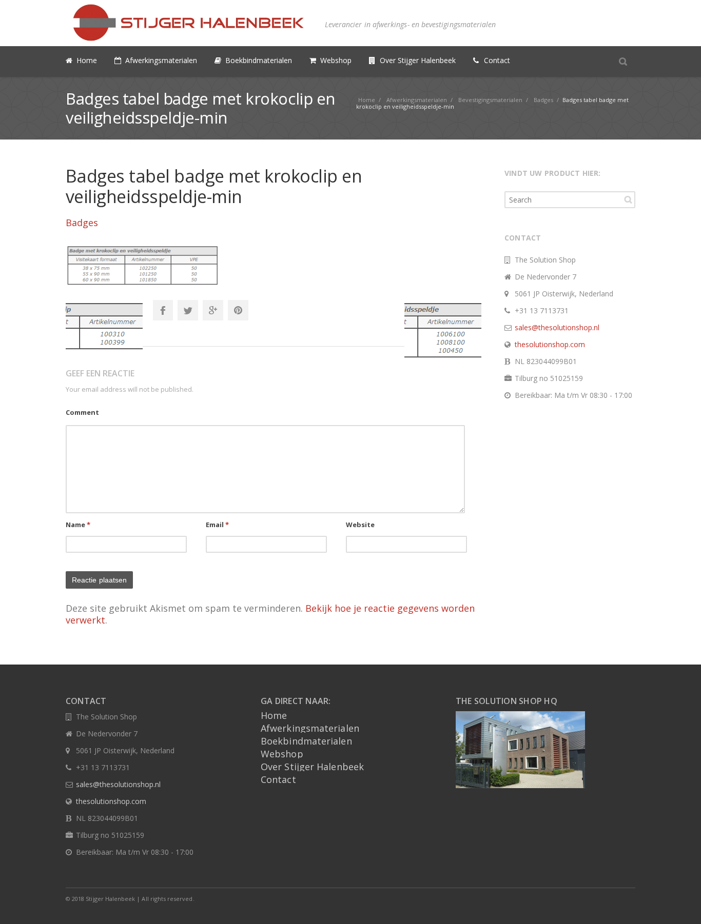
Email (217, 524)
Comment (82, 412)
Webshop (282, 754)
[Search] (623, 61)
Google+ (213, 310)
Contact (278, 779)
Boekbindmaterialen (306, 741)
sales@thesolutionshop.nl (557, 327)
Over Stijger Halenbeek (312, 766)
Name (78, 524)
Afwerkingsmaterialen (310, 728)
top (680, 903)
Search (628, 199)
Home (274, 715)
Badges (82, 222)
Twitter (188, 310)
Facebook (162, 310)
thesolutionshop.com (550, 344)
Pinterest (238, 310)
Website (360, 524)
